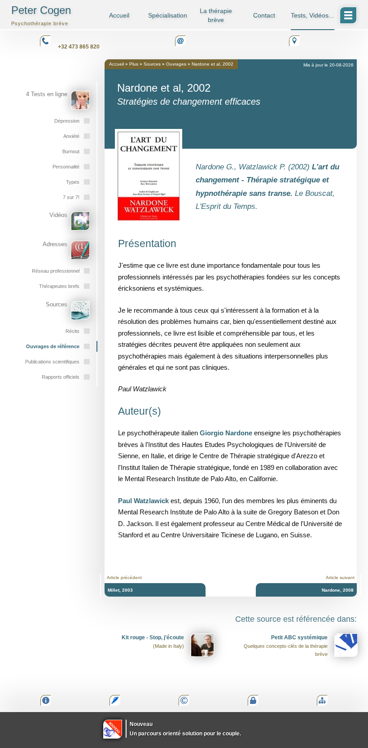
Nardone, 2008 (338, 590)
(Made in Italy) (153, 641)
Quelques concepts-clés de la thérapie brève (286, 645)
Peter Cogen (41, 15)
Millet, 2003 (120, 590)
